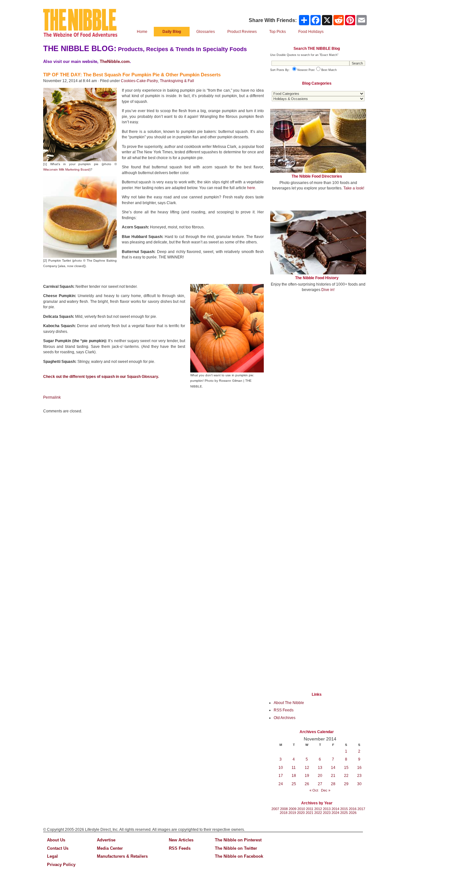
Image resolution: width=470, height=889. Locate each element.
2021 (309, 813)
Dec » (325, 790)
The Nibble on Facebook (239, 856)
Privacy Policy (61, 864)
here (251, 188)
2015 (344, 809)
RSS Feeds (284, 710)
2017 (361, 809)
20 (320, 775)
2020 (301, 813)
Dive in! (327, 289)
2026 (352, 813)
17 (280, 775)
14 (333, 767)
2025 (344, 813)
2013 (327, 809)
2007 (275, 809)
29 (346, 784)
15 (346, 767)
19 (307, 775)
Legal (52, 856)
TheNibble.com (115, 61)
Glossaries (205, 31)
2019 (292, 813)
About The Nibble (289, 703)
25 (294, 784)
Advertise (106, 840)
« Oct (313, 790)
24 (280, 784)
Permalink (52, 397)
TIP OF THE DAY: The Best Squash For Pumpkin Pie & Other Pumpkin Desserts (132, 74)
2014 (335, 809)
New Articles (181, 840)
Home (142, 31)
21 (333, 775)
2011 (309, 809)
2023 (327, 813)
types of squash (100, 376)
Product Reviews (242, 31)
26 (307, 784)
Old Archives (284, 718)
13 (320, 767)
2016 (352, 809)
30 (359, 784)
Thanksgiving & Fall (177, 81)
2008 (284, 809)
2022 (318, 813)
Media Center (110, 848)
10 (280, 767)
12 (307, 767)
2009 (292, 809)
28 (333, 784)
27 (320, 784)
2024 (335, 813)
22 (346, 775)
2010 (301, 809)
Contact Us (57, 848)
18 (294, 775)
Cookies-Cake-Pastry (139, 81)
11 (294, 767)
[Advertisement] (318, 344)
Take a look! (353, 188)
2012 (318, 809)
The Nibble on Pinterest (238, 840)
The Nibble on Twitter (236, 848)
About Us (56, 840)
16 (359, 767)
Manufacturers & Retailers (122, 856)
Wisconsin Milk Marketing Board (66, 169)
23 (359, 775)
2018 (283, 813)
